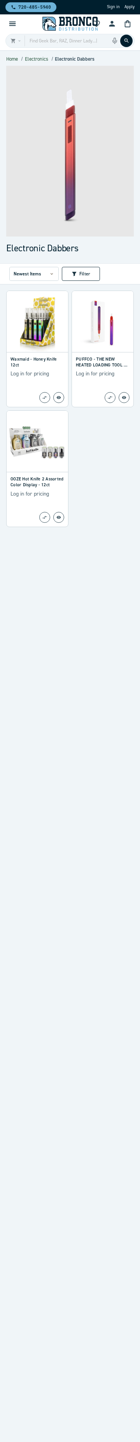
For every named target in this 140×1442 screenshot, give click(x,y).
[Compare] (44, 397)
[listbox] (34, 273)
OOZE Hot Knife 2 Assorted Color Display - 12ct (36, 481)
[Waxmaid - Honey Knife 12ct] (37, 321)
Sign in (113, 6)
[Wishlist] (96, 24)
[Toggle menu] (12, 24)
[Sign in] (112, 24)
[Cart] (128, 24)
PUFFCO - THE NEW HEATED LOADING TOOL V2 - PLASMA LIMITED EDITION (102, 362)
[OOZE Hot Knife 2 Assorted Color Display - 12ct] (37, 441)
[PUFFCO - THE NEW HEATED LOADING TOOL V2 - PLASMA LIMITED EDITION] (102, 321)
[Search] (126, 41)
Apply (129, 6)
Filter (84, 274)
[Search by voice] (114, 40)
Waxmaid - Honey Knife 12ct (33, 362)
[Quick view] (58, 397)
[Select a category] (15, 40)
